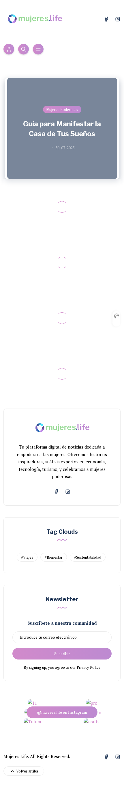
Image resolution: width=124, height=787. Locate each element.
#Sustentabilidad (87, 557)
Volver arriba (26, 771)
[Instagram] (118, 18)
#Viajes (27, 557)
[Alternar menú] (38, 49)
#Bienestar (54, 557)
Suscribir (62, 653)
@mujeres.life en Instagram (62, 712)
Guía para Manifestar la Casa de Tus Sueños (62, 129)
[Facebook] (106, 18)
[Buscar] (23, 49)
